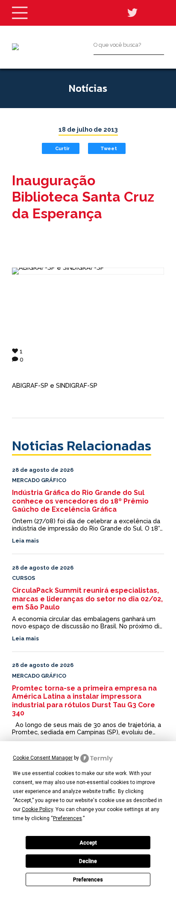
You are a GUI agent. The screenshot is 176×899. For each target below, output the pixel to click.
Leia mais (25, 540)
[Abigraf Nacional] (15, 46)
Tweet (108, 148)
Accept (88, 843)
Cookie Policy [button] (37, 809)
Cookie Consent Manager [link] (43, 758)
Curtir (62, 148)
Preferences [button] (67, 818)
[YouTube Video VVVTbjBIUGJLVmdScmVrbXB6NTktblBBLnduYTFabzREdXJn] (88, 271)
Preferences (88, 880)
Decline (88, 861)
